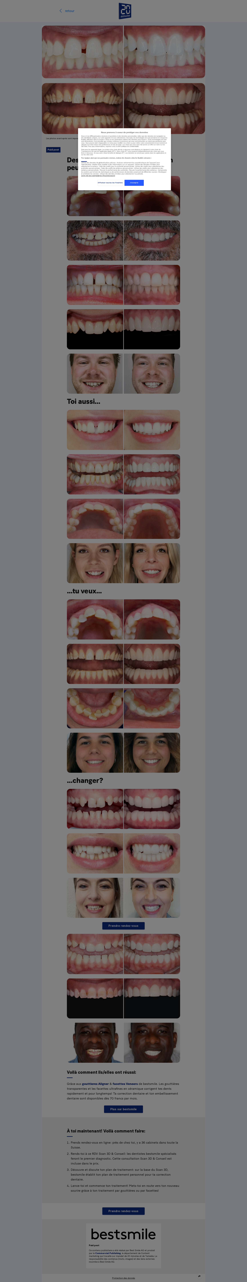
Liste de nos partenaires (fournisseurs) (98, 176)
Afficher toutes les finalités (110, 183)
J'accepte (134, 183)
